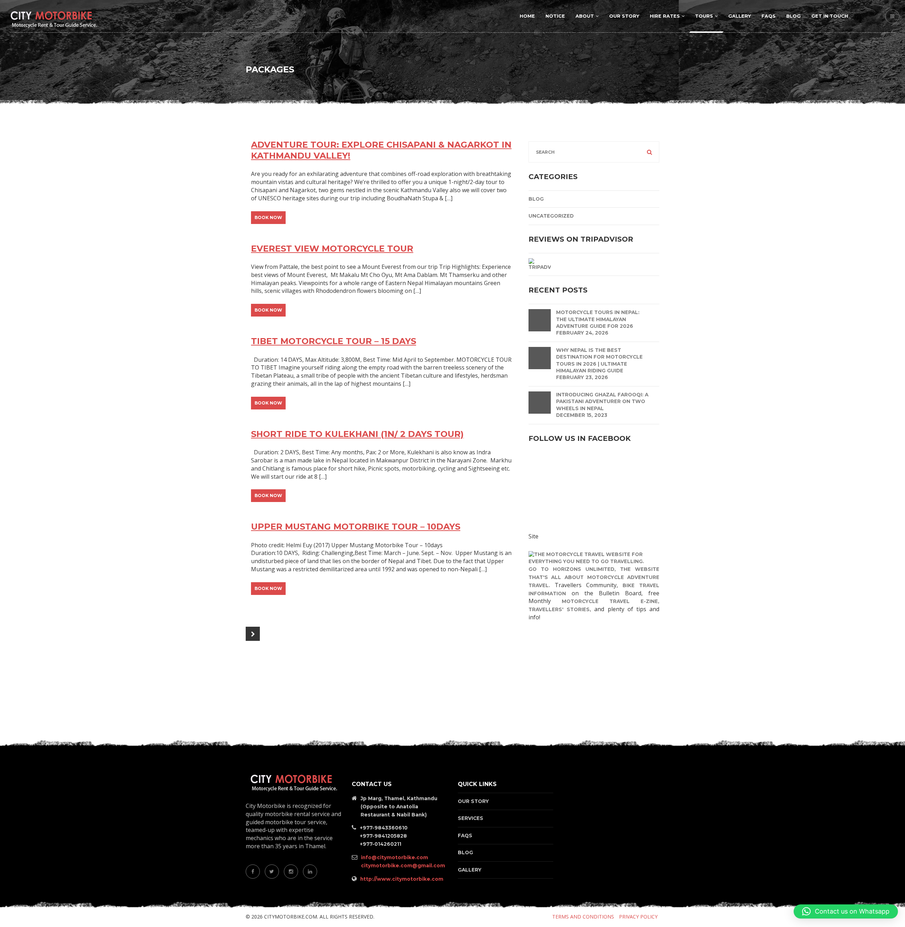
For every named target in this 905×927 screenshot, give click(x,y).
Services (470, 818)
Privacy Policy (638, 916)
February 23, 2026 (582, 377)
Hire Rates (665, 16)
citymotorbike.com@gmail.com (403, 865)
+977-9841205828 (383, 836)
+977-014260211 (380, 844)
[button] (846, 911)
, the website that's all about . (594, 577)
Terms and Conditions (583, 916)
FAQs (768, 16)
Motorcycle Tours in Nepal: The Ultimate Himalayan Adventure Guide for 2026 (598, 319)
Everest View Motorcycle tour (332, 248)
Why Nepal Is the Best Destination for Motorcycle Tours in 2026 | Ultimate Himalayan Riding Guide (599, 360)
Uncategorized (551, 216)
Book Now (268, 217)
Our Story (624, 16)
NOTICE (555, 16)
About (585, 16)
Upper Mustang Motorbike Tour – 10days (355, 526)
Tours (704, 16)
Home (527, 16)
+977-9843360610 (384, 828)
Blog (793, 16)
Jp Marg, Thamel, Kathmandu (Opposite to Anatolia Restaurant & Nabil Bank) (399, 806)
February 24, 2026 (582, 333)
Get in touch (829, 16)
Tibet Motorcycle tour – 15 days (333, 341)
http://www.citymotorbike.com (401, 879)
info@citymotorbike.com (394, 857)
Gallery (739, 16)
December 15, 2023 (581, 415)
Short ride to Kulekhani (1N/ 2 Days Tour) (357, 434)
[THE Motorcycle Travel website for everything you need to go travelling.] (594, 557)
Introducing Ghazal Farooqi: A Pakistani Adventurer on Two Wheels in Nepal (602, 401)
